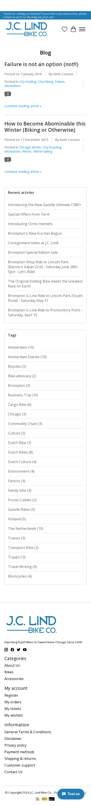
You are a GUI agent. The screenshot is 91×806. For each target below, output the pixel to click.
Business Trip (23, 395)
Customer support (19, 765)
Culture (16, 433)
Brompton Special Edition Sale (33, 252)
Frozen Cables (22, 499)
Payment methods (19, 751)
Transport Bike (23, 547)
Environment (21, 471)
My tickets (12, 708)
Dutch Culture (22, 461)
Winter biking (42, 151)
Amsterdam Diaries (27, 356)
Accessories (14, 678)
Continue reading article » (23, 106)
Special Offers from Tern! (28, 214)
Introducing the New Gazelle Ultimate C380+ (44, 204)
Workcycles (20, 576)
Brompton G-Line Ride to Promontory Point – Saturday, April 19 (45, 312)
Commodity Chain (25, 423)
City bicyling (27, 81)
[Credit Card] (37, 799)
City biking (45, 81)
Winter (27, 151)
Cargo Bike (19, 404)
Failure (59, 81)
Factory (16, 480)
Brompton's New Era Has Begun (35, 233)
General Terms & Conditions (27, 731)
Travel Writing (22, 566)
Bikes (8, 672)
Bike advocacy (22, 376)
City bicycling (52, 147)
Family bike (19, 490)
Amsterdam (21, 347)
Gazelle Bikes (21, 509)
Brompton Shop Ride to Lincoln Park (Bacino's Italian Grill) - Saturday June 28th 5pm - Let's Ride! (43, 266)
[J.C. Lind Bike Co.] (26, 29)
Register (11, 695)
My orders (12, 702)
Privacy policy (15, 745)
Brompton (19, 385)
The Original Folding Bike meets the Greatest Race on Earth (45, 284)
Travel (17, 557)
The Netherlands (25, 528)
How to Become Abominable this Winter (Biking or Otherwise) (44, 126)
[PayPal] (44, 799)
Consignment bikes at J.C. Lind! (33, 242)
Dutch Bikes (20, 452)
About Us (12, 665)
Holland (17, 519)
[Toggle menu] (82, 29)
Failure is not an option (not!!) (41, 64)
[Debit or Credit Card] (52, 799)
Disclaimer (13, 738)
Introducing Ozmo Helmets (30, 223)
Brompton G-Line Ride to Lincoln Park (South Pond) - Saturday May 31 (45, 298)
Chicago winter (30, 147)
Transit (16, 538)
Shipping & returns (20, 758)
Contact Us (13, 771)
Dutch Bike (19, 442)
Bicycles (17, 366)
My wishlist (13, 715)
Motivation (12, 86)
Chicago (17, 414)
